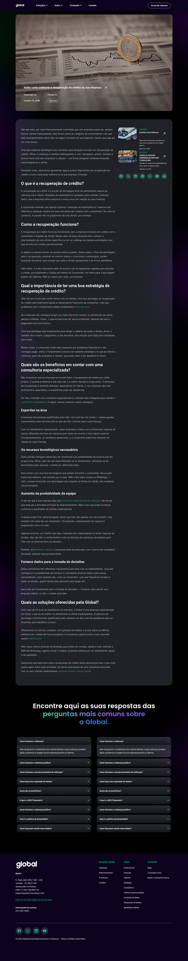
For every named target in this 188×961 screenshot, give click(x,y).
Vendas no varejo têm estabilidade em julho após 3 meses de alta (149, 157)
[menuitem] (42, 5)
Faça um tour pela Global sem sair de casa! (34, 900)
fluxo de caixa (82, 307)
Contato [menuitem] (92, 5)
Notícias (53, 101)
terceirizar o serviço (43, 549)
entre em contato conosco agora (74, 671)
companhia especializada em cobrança (81, 500)
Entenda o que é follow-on (149, 132)
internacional (35, 638)
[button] (121, 176)
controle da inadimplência (33, 402)
